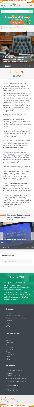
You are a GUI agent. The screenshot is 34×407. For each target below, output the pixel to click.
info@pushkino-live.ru (15, 370)
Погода (8, 352)
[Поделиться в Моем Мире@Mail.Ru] (14, 76)
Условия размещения (13, 316)
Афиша (8, 340)
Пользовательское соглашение (16, 318)
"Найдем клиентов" (8, 400)
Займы (8, 359)
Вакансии (9, 345)
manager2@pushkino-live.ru (17, 381)
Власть (6, 54)
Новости (9, 338)
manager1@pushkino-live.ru (17, 378)
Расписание (10, 347)
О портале (9, 313)
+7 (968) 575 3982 (14, 376)
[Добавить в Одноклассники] (17, 76)
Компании (9, 343)
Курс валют (9, 350)
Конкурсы (9, 357)
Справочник (10, 354)
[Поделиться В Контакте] (19, 76)
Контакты (9, 320)
